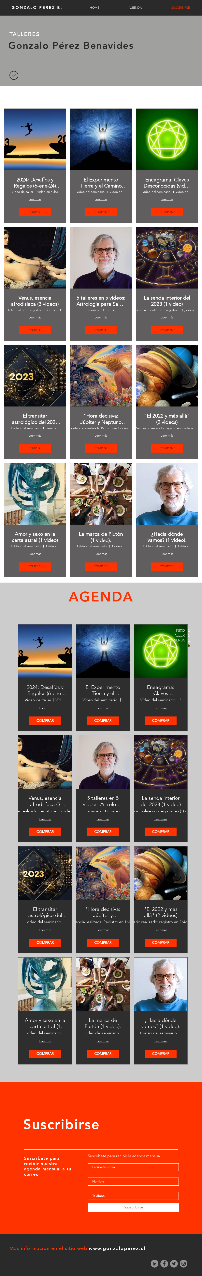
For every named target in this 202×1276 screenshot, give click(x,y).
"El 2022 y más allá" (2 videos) (167, 419)
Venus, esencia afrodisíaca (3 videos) (35, 301)
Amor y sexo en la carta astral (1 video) (35, 537)
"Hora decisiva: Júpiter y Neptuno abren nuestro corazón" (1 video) (101, 419)
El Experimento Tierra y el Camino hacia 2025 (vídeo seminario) (101, 183)
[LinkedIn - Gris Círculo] (154, 1264)
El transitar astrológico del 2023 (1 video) (35, 419)
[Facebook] (164, 1264)
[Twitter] (174, 1264)
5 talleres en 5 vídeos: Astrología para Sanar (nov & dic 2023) (101, 301)
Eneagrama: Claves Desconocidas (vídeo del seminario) (167, 183)
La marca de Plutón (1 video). (101, 537)
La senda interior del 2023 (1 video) (167, 301)
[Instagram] (183, 1264)
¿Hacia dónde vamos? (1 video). (167, 537)
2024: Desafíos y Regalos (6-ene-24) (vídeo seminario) (35, 183)
